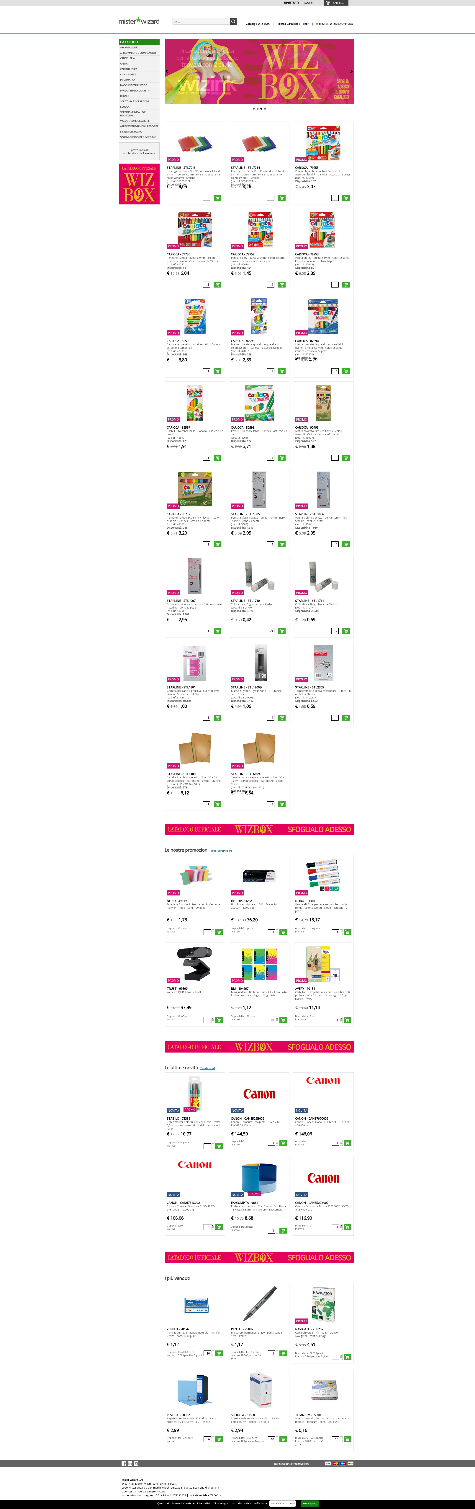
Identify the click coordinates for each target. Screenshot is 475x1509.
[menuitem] (336, 3)
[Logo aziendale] (142, 30)
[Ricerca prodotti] (233, 21)
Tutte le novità (207, 1068)
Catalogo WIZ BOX (258, 23)
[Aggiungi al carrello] (217, 198)
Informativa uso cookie (283, 1503)
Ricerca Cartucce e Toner (293, 23)
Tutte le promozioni (221, 850)
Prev (167, 72)
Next (351, 72)
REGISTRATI (291, 2)
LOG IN (308, 2)
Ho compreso (310, 1503)
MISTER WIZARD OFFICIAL (336, 23)
